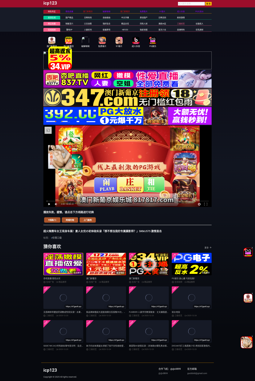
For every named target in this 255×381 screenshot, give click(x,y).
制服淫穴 (69, 23)
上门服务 (88, 220)
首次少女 (162, 30)
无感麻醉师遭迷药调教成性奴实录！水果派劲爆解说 (67, 312)
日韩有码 (88, 17)
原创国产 (144, 17)
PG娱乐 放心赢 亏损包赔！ (184, 278)
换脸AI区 (162, 23)
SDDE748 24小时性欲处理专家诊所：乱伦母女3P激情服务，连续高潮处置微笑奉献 (81, 346)
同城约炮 (70, 220)
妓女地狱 (176, 312)
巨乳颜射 (199, 30)
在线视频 (52, 30)
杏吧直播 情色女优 (51, 278)
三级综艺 (181, 23)
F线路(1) (52, 220)
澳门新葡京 (91, 278)
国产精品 (69, 17)
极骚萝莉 (106, 30)
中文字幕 (125, 17)
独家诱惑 (144, 30)
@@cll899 (163, 373)
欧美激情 (181, 17)
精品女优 (125, 23)
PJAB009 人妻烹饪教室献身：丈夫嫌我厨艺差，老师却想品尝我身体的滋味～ (164, 312)
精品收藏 (52, 23)
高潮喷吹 (181, 30)
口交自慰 (88, 23)
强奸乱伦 (106, 23)
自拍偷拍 (106, 17)
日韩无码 (162, 17)
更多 (207, 247)
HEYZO (125, 30)
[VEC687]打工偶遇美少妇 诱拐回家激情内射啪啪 (194, 346)
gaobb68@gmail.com (197, 373)
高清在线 (52, 17)
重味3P (69, 30)
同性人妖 (144, 23)
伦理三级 (57, 237)
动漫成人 (199, 23)
